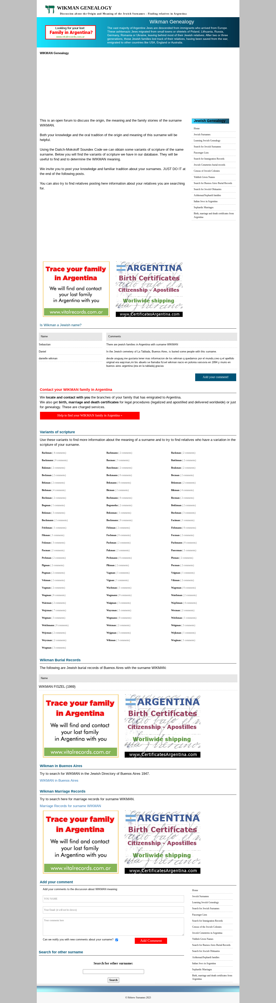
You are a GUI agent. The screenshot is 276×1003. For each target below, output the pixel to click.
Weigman (176, 625)
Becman (175, 475)
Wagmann (111, 595)
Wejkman (176, 632)
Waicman (47, 602)
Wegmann (111, 617)
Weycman (47, 640)
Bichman (46, 490)
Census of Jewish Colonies (207, 170)
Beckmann (112, 475)
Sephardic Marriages (204, 207)
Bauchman (112, 467)
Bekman (46, 482)
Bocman (175, 497)
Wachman (111, 587)
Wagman (46, 595)
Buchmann (47, 520)
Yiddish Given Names (204, 177)
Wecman (175, 610)
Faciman (175, 520)
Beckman (47, 475)
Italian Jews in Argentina (205, 201)
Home (197, 128)
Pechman (46, 557)
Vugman (46, 587)
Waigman (111, 602)
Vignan (110, 580)
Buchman (176, 512)
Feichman (47, 527)
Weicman (111, 625)
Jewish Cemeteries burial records (209, 164)
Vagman (110, 572)
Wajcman (47, 610)
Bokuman (111, 512)
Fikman (46, 535)
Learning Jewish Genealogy (207, 140)
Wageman (176, 587)
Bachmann (112, 452)
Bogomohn (112, 505)
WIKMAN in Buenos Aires (59, 780)
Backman (176, 452)
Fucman (175, 535)
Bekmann (111, 482)
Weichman (176, 617)
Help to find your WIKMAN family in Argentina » (89, 415)
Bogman (46, 505)
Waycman (111, 610)
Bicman (110, 490)
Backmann (47, 460)
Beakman (176, 467)
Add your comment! (216, 377)
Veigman (175, 572)
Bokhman (176, 505)
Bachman (47, 452)
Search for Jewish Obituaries (207, 189)
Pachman (111, 542)
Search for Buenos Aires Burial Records (213, 183)
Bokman (46, 512)
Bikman (175, 490)
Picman (175, 557)
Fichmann (176, 527)
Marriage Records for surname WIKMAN (70, 806)
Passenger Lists (201, 152)
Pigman (46, 565)
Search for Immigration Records (209, 158)
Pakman (110, 550)
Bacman (110, 460)
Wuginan (176, 640)
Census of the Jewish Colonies (207, 926)
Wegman (46, 617)
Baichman (176, 460)
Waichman (176, 595)
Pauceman (176, 550)
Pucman (175, 565)
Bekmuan (176, 482)
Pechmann (111, 557)
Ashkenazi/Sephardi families (207, 195)
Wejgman (111, 632)
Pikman (110, 565)
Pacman (46, 550)
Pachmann (176, 542)
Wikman (111, 640)
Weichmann (48, 625)
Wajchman (176, 602)
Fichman (111, 527)
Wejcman (47, 632)
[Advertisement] (138, 85)
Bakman (46, 467)
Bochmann (112, 497)
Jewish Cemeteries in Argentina (207, 933)
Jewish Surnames (202, 134)
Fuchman (111, 535)
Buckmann (112, 520)
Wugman (47, 647)
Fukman (46, 542)
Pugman (46, 572)
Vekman (46, 580)
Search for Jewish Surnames (207, 146)
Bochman (47, 497)
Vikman (175, 580)
